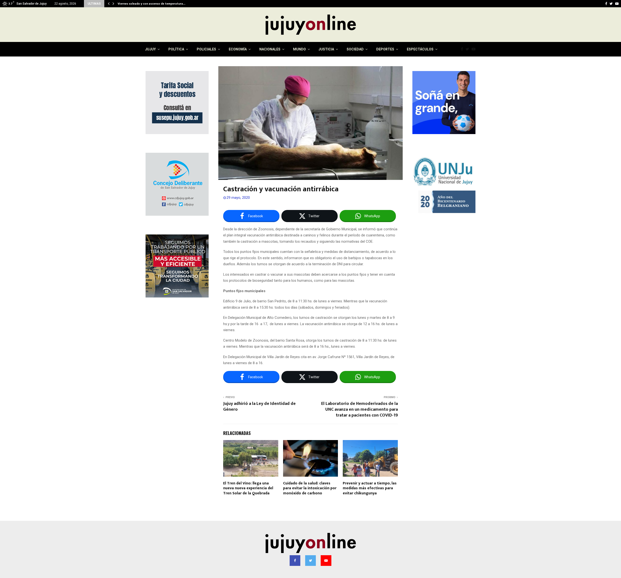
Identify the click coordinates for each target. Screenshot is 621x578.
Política (176, 49)
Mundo (299, 49)
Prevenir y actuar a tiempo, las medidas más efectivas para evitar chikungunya (370, 488)
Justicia (326, 49)
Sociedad (355, 49)
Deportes (385, 49)
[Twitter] (469, 49)
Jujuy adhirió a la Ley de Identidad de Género (259, 406)
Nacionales (269, 49)
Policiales (206, 49)
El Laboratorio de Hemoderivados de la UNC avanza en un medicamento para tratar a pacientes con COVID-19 (359, 409)
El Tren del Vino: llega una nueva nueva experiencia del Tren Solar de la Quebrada (248, 488)
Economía (238, 49)
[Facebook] (463, 49)
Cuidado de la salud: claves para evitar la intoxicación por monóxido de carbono (309, 488)
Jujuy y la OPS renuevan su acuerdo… (143, 3)
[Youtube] (475, 49)
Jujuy (150, 49)
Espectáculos (420, 49)
